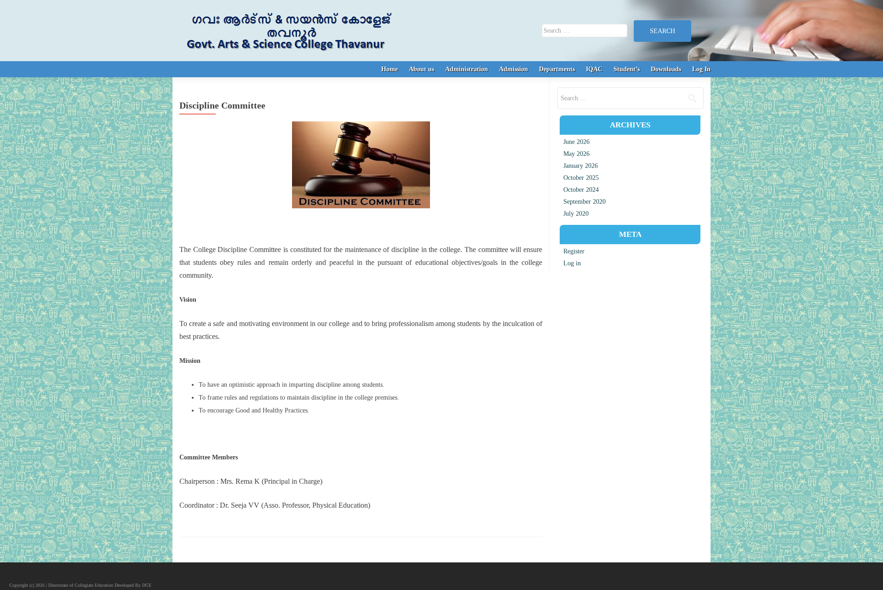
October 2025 (581, 177)
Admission (513, 69)
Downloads (666, 69)
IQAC (594, 69)
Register (574, 251)
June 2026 (576, 141)
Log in (572, 263)
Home (389, 69)
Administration (466, 69)
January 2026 (580, 165)
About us (421, 69)
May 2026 (576, 153)
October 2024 (581, 189)
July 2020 (576, 213)
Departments (557, 69)
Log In (701, 69)
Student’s (627, 69)
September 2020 (584, 201)
